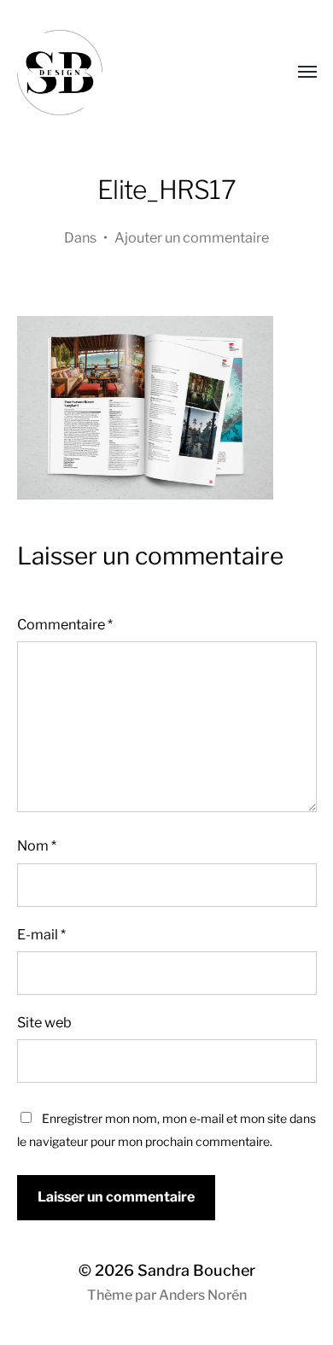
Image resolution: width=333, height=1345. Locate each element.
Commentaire (65, 624)
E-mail (41, 934)
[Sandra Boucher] (132, 72)
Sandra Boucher (196, 1270)
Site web (44, 1022)
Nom (36, 845)
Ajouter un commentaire (191, 237)
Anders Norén (203, 1295)
